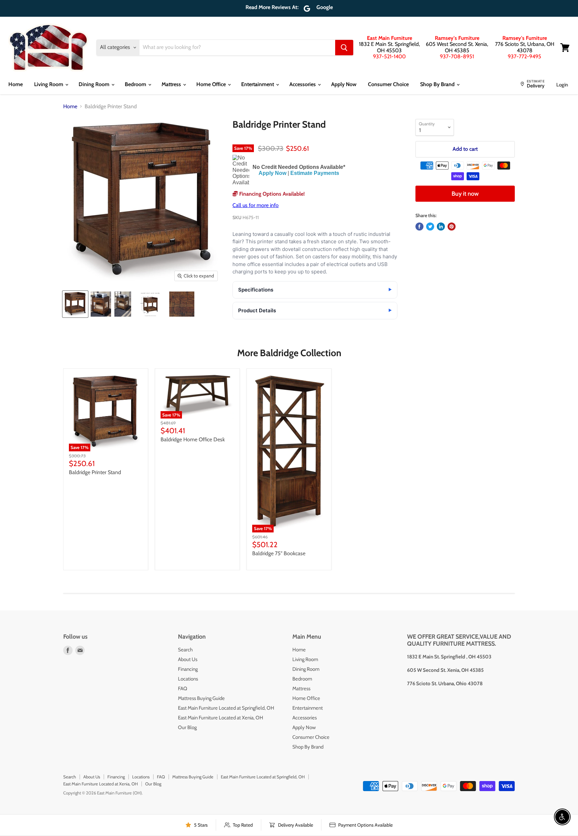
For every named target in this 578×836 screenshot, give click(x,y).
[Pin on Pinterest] (452, 226)
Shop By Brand (438, 84)
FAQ (182, 689)
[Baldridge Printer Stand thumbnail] (75, 304)
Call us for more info (255, 205)
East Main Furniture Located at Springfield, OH (226, 708)
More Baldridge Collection (289, 353)
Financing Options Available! (271, 194)
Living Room (49, 84)
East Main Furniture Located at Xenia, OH (220, 718)
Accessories (303, 84)
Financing (188, 669)
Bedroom (136, 84)
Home (15, 84)
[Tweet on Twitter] (430, 226)
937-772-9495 (524, 56)
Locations (188, 679)
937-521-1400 (389, 56)
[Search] (344, 47)
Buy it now (465, 193)
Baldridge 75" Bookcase (278, 553)
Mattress (172, 84)
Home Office (211, 84)
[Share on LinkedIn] (441, 226)
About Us (187, 659)
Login (562, 85)
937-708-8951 (457, 56)
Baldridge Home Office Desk (193, 439)
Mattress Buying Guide (201, 698)
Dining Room (95, 84)
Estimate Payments (314, 173)
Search (185, 650)
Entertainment (258, 84)
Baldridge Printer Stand (95, 472)
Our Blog (187, 727)
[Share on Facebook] (419, 226)
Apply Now (344, 84)
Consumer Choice (388, 84)
